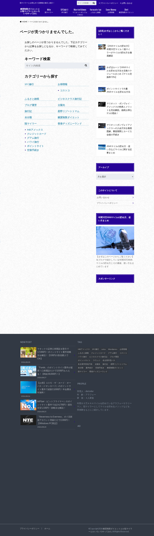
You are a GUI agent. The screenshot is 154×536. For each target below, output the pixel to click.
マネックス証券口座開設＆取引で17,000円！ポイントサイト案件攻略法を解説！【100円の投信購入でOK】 (46, 355)
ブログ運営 (31, 104)
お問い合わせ (127, 3)
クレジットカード (36, 133)
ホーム (47, 528)
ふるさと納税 (95, 10)
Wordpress (112, 349)
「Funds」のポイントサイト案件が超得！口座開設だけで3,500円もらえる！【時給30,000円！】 (55, 372)
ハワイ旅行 (33, 141)
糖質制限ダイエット (126, 10)
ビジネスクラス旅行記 (70, 98)
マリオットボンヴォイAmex (79, 12)
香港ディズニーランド (70, 123)
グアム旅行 (33, 137)
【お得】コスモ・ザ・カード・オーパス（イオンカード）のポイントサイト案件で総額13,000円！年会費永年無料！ (46, 389)
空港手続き (33, 149)
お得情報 (111, 10)
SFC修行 (64, 10)
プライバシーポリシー (109, 3)
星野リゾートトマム (68, 111)
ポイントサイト (35, 145)
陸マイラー (49, 10)
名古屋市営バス (109, 360)
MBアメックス (35, 129)
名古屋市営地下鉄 (85, 364)
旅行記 (28, 111)
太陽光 (61, 104)
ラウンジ (96, 360)
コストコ (65, 90)
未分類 (28, 117)
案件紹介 (89, 368)
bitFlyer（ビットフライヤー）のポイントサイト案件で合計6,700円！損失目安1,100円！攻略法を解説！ (54, 406)
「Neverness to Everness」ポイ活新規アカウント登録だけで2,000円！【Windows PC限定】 (54, 421)
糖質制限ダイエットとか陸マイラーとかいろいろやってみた (30, 11)
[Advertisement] (121, 305)
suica (103, 349)
